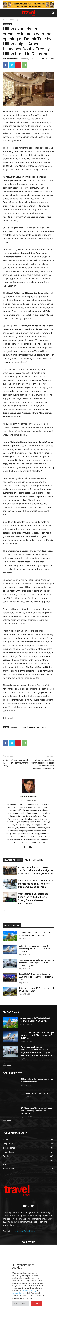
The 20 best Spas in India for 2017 (35, 1093)
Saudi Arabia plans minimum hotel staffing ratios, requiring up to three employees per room (36, 883)
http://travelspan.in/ (28, 800)
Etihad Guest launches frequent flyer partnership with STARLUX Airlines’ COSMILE (35, 949)
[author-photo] (28, 792)
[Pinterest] (18, 65)
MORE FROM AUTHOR (34, 860)
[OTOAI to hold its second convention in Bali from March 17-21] (10, 1083)
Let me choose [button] (20, 1303)
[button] (4, 13)
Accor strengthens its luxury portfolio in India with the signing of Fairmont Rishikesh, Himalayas (35, 870)
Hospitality (14, 19)
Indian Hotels (34, 727)
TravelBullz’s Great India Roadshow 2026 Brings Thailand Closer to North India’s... (36, 977)
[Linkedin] (31, 847)
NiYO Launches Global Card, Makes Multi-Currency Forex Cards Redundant (36, 1111)
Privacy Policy (29, 1290)
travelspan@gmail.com (24, 1231)
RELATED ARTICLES (13, 860)
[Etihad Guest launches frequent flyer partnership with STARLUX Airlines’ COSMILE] (10, 949)
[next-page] (9, 910)
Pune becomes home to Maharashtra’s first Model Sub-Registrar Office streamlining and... (36, 963)
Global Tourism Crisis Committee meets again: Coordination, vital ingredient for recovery (42, 764)
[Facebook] (5, 65)
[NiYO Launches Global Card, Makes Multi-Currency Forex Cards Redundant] (10, 1112)
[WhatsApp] (24, 65)
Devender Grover (11, 59)
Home (5, 19)
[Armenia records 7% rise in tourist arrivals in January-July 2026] (10, 936)
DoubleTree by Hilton (18, 727)
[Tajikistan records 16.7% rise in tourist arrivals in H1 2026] (10, 991)
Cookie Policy (18, 1293)
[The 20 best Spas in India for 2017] (10, 1097)
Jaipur (44, 727)
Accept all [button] (36, 1303)
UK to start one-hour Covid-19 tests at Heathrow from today (15, 763)
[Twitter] (12, 65)
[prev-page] (4, 910)
